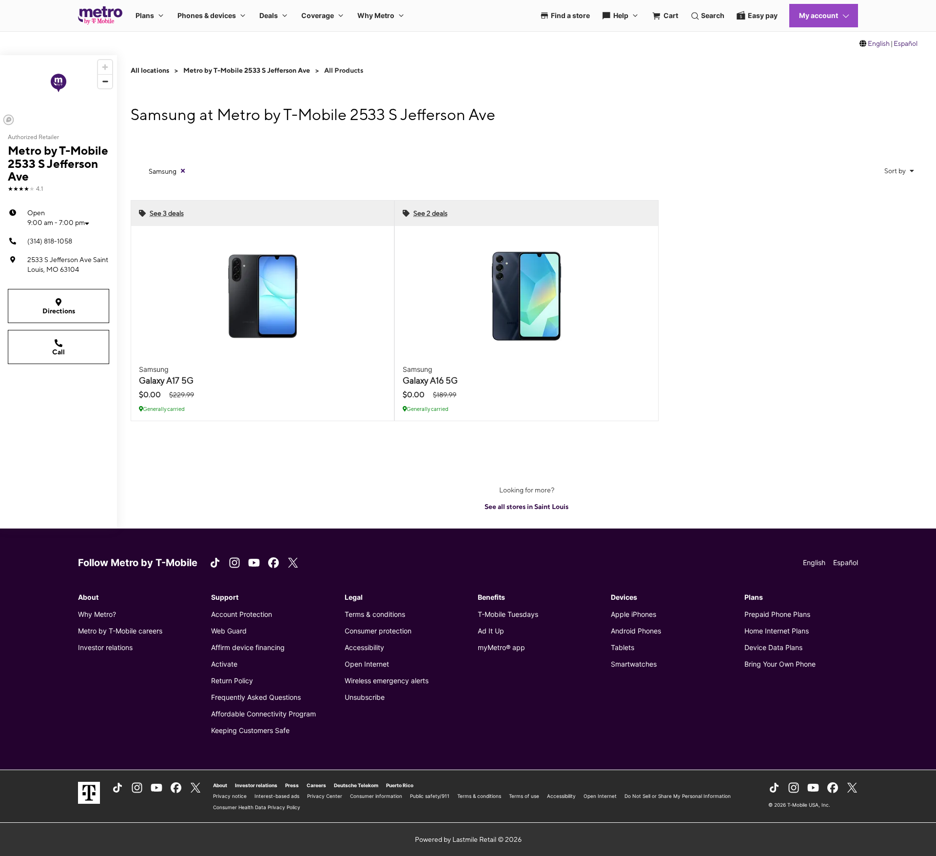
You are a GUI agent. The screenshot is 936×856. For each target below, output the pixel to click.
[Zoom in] (105, 67)
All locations (150, 70)
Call (58, 352)
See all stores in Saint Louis (526, 506)
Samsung (162, 171)
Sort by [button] (895, 171)
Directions (58, 311)
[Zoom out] (105, 81)
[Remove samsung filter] (183, 170)
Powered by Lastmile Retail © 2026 (468, 839)
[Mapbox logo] (8, 119)
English (879, 43)
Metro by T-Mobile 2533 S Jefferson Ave (246, 70)
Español (905, 43)
